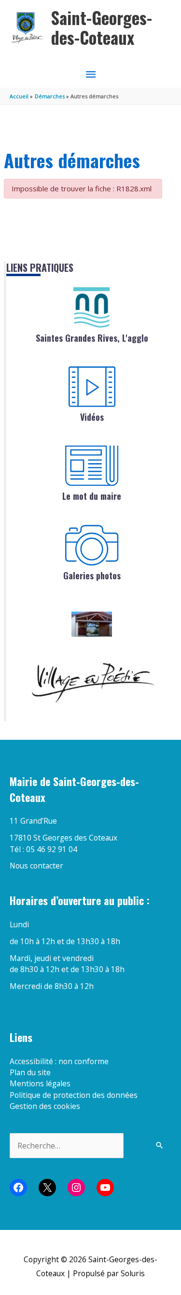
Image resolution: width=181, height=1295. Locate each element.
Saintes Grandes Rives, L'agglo (92, 338)
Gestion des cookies (45, 1106)
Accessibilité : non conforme (59, 1061)
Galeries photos (92, 575)
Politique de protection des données (74, 1095)
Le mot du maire (91, 496)
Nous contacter (36, 865)
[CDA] (91, 307)
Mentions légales (40, 1083)
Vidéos (92, 417)
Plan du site (30, 1072)
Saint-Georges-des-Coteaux (101, 27)
